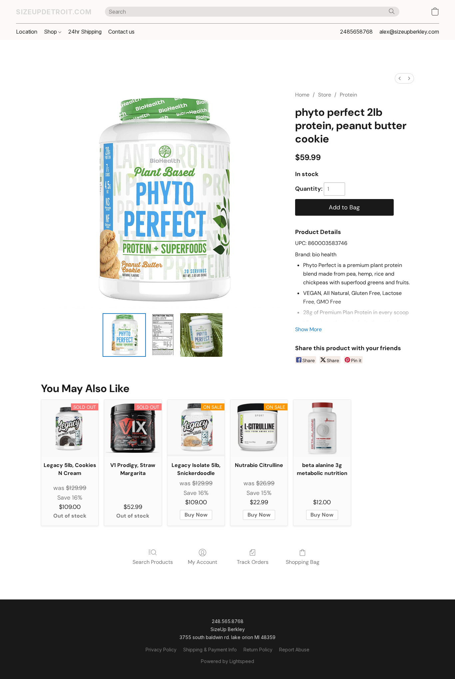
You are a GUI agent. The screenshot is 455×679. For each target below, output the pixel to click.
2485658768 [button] (356, 31)
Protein (348, 94)
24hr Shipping (85, 31)
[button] (54, 11)
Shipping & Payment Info (210, 649)
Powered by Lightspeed (227, 661)
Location (26, 31)
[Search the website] (392, 11)
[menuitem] (399, 78)
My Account (202, 562)
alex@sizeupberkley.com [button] (409, 31)
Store (324, 94)
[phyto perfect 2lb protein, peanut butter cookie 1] (163, 334)
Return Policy (257, 649)
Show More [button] (308, 329)
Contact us (121, 31)
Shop (51, 31)
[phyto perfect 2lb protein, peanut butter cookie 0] (124, 334)
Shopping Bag (302, 562)
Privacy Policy (161, 649)
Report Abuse (294, 649)
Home (302, 94)
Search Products (153, 562)
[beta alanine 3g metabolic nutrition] (321, 428)
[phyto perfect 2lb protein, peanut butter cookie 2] (201, 334)
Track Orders (252, 562)
